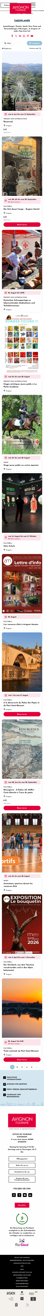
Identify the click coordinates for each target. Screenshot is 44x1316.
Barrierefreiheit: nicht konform (22, 1260)
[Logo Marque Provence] (22, 1293)
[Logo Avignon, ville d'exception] (10, 1293)
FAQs (22, 1269)
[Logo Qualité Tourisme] (27, 1305)
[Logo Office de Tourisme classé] (22, 1299)
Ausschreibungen (22, 1283)
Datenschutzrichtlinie (22, 1263)
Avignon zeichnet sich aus (22, 1272)
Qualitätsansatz (22, 1286)
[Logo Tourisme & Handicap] (33, 1299)
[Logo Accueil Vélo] (16, 1305)
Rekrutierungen (22, 1280)
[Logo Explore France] (33, 1293)
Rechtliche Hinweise (22, 1257)
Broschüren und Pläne (22, 1275)
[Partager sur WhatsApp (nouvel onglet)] (24, 36)
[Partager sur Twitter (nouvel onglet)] (16, 36)
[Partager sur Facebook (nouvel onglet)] (12, 36)
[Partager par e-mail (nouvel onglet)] (32, 36)
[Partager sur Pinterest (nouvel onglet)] (28, 36)
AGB (22, 1266)
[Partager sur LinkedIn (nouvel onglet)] (20, 36)
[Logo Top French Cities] (10, 1299)
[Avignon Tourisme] (20, 8)
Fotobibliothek (22, 1277)
